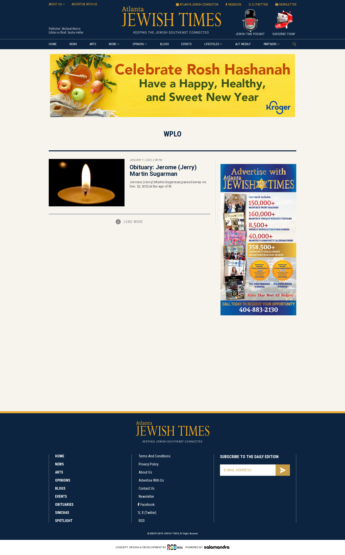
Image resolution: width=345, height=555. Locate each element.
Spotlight (63, 521)
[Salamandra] (216, 547)
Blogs (164, 44)
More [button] (112, 44)
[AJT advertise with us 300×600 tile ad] (258, 314)
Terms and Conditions (154, 456)
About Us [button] (55, 4)
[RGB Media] (175, 547)
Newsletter (146, 496)
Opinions (62, 480)
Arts (93, 44)
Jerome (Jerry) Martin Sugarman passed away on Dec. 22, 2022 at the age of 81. (168, 184)
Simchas (62, 513)
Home (53, 44)
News (73, 44)
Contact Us (147, 488)
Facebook (147, 505)
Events (186, 44)
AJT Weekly (243, 44)
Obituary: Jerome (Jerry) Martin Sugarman (163, 170)
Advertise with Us (151, 480)
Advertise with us (84, 4)
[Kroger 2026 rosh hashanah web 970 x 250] (172, 116)
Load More (133, 222)
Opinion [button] (138, 44)
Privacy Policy (149, 464)
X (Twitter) (149, 513)
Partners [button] (270, 44)
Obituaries (64, 505)
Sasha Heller (75, 32)
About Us (145, 472)
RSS (142, 521)
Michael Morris (71, 29)
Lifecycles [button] (211, 44)
